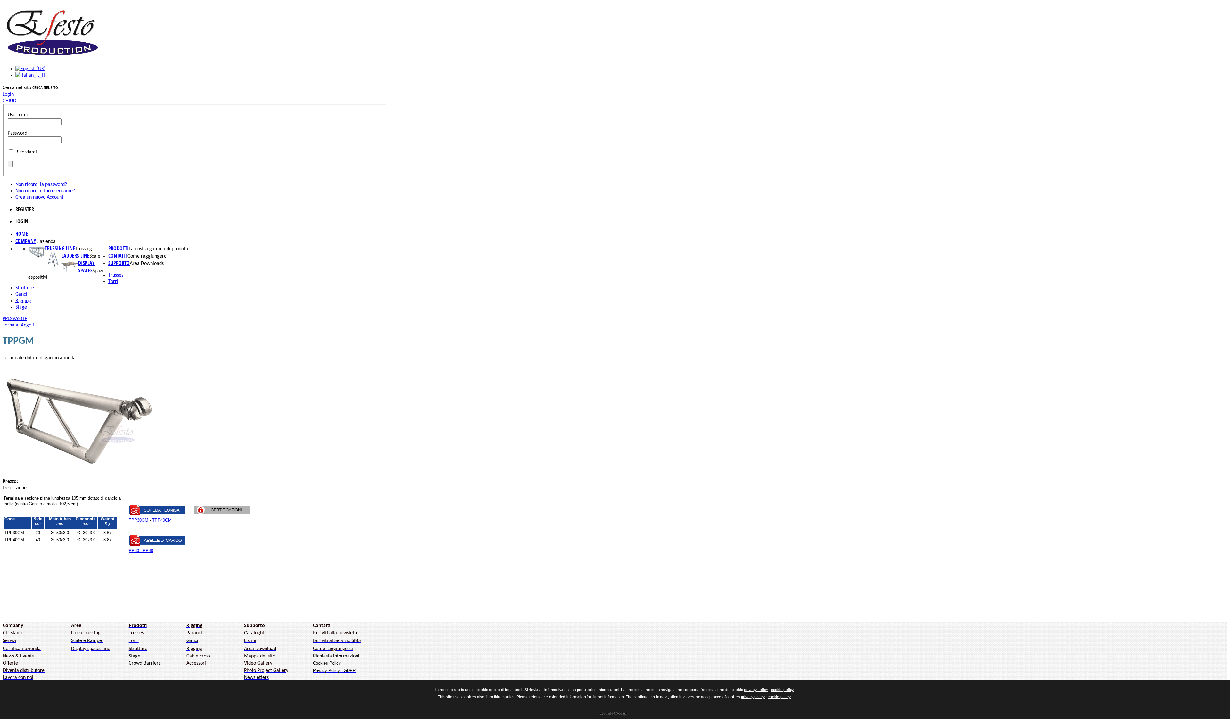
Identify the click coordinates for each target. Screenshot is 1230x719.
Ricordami (26, 152)
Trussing (83, 249)
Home (21, 233)
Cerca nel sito (17, 87)
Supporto (119, 263)
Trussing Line (60, 248)
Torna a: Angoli (18, 325)
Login (8, 94)
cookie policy (782, 690)
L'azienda (46, 241)
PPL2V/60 (12, 318)
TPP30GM (138, 520)
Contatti (117, 255)
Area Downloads (147, 263)
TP (24, 318)
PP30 (134, 550)
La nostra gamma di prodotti (158, 249)
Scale (94, 256)
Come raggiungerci (147, 256)
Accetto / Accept (613, 713)
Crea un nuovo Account (39, 197)
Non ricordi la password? (41, 184)
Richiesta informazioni (336, 656)
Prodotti (118, 248)
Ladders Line (75, 255)
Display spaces (86, 267)
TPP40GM (162, 520)
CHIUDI (10, 100)
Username (18, 115)
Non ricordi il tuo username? (45, 191)
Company (25, 240)
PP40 (148, 550)
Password (17, 133)
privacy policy (756, 690)
